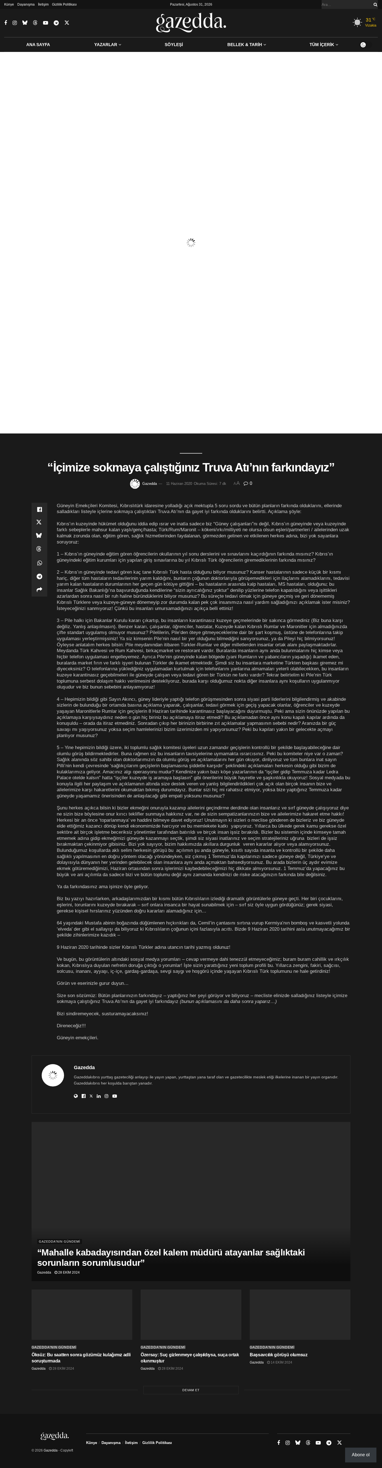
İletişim (43, 4)
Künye (9, 4)
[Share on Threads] (39, 549)
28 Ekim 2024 (68, 1272)
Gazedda (149, 484)
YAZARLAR (105, 44)
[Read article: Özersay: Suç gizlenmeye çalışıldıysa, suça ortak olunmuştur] (191, 1315)
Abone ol (361, 1454)
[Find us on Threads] (35, 23)
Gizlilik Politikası (64, 4)
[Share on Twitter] (39, 523)
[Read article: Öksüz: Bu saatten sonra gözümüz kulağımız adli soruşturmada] (82, 1315)
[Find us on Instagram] (15, 23)
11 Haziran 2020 (179, 484)
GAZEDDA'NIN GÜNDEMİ (59, 1241)
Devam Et (191, 1390)
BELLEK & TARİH (244, 44)
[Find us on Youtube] (45, 23)
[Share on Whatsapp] (39, 563)
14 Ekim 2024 (281, 1362)
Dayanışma (26, 4)
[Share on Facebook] (39, 509)
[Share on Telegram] (39, 576)
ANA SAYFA (38, 44)
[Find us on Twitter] (66, 23)
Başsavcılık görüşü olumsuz (279, 1354)
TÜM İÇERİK (322, 44)
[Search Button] (374, 4)
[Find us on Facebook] (5, 23)
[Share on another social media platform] (39, 590)
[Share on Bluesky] (39, 536)
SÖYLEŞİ (174, 44)
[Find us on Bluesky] (24, 23)
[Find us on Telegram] (56, 23)
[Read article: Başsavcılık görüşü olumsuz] (300, 1315)
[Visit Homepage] (191, 23)
